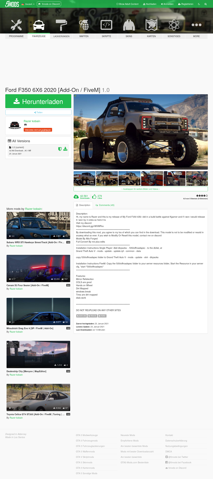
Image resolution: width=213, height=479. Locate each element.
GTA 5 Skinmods (84, 462)
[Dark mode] (199, 4)
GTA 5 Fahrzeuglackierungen (90, 446)
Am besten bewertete (131, 456)
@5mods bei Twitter (178, 456)
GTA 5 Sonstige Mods (86, 473)
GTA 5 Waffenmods (85, 451)
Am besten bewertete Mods (134, 446)
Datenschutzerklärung (176, 440)
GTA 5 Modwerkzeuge (87, 435)
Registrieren (187, 3)
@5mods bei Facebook (179, 462)
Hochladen (150, 3)
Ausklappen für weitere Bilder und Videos (141, 189)
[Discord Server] (25, 124)
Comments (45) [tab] (106, 205)
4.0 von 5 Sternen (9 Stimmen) (195, 198)
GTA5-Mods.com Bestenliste (135, 462)
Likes (100, 198)
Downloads (85, 198)
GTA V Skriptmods (85, 456)
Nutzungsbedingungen (176, 446)
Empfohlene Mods (130, 440)
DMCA (168, 451)
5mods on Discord (177, 467)
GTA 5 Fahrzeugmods (87, 440)
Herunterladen (41, 101)
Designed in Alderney (15, 434)
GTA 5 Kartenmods (85, 467)
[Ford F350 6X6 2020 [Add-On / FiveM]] (141, 132)
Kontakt (169, 435)
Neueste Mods (128, 435)
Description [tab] (84, 205)
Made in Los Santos (15, 437)
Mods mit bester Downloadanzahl (137, 451)
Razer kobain (32, 121)
